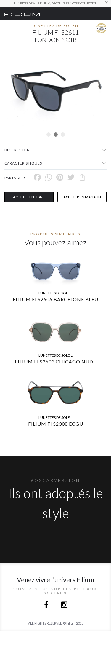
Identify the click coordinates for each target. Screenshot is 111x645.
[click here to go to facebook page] (46, 605)
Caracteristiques (23, 163)
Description (17, 150)
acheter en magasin (82, 197)
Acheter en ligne (29, 197)
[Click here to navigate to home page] (22, 14)
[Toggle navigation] (104, 14)
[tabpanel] (55, 92)
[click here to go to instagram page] (64, 605)
